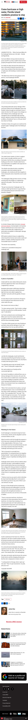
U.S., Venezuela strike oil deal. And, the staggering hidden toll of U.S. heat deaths (18, 635)
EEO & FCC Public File (7, 697)
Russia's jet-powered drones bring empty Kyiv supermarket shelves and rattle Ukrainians (18, 644)
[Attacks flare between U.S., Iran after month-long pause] (5, 655)
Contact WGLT (5, 694)
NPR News (8, 599)
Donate (24, 2)
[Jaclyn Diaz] (4, 611)
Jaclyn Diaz (7, 17)
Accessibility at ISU (6, 706)
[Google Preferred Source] (14, 677)
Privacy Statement (6, 703)
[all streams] (26, 718)
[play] (2, 718)
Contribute (5, 700)
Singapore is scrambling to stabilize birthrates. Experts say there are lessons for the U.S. (17, 664)
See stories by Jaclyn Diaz (14, 614)
